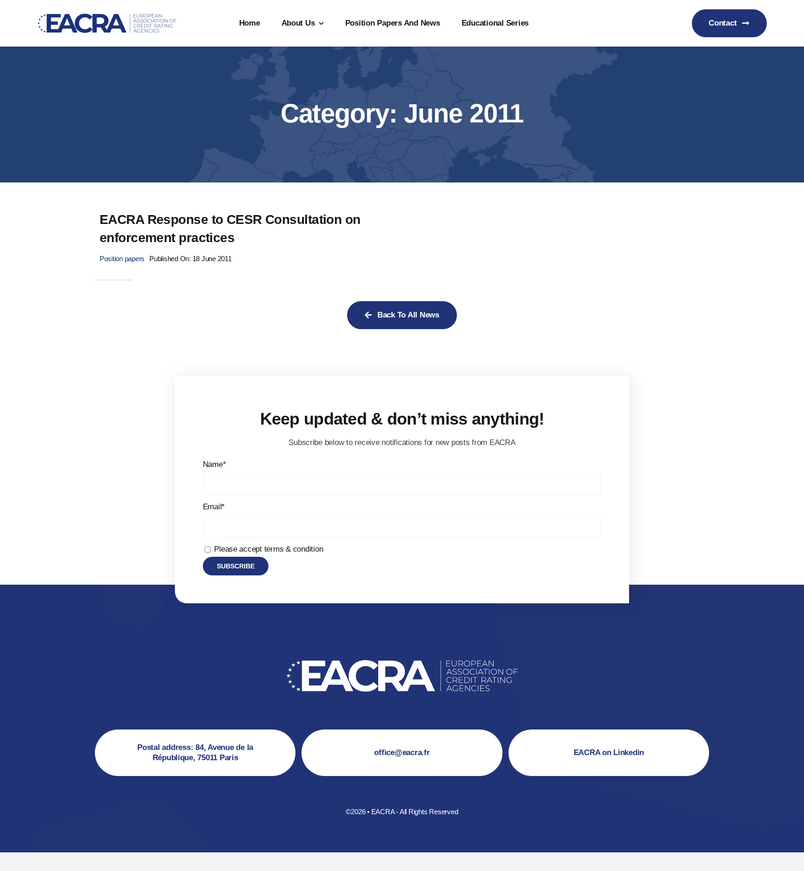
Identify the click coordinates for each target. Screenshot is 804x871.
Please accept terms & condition (267, 549)
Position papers (122, 259)
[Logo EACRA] (107, 11)
